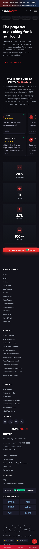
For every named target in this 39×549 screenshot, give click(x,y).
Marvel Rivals (7, 318)
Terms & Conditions (10, 456)
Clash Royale (7, 300)
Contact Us (7, 466)
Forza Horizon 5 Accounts (12, 368)
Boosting (5, 18)
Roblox (5, 293)
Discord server (14, 2)
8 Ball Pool (6, 311)
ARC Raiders (7, 289)
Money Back (20, 547)
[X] (10, 421)
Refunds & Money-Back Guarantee (15, 463)
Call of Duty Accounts (11, 346)
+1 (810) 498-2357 (9, 449)
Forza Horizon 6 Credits (11, 404)
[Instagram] (22, 421)
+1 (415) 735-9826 (23, 443)
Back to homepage (13, 62)
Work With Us (8, 470)
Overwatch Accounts (10, 375)
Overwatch (7, 314)
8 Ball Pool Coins (9, 411)
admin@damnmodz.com (16, 439)
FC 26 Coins (7, 396)
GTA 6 (5, 275)
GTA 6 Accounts (9, 336)
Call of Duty (7, 285)
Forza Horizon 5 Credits (11, 400)
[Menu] (36, 11)
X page (33, 2)
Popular (15, 18)
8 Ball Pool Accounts (10, 364)
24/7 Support (7, 547)
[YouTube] (16, 421)
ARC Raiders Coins (9, 407)
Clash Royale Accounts (11, 361)
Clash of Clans (8, 296)
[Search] (26, 11)
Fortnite (5, 282)
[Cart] (31, 11)
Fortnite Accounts (9, 343)
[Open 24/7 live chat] (34, 541)
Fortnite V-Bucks (9, 393)
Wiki (34, 18)
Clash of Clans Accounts (12, 357)
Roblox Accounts (9, 350)
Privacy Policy (8, 459)
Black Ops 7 (7, 322)
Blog (4, 480)
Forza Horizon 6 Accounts (12, 372)
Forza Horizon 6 (8, 307)
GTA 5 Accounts (9, 339)
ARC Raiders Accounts (11, 354)
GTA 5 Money (7, 389)
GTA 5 (5, 278)
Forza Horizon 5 (8, 303)
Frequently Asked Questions (13, 483)
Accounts (25, 18)
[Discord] (5, 421)
